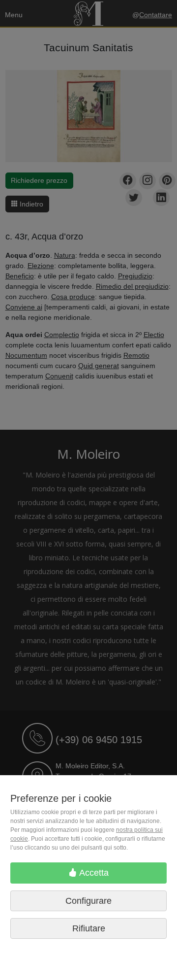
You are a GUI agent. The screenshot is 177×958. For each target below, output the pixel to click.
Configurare (88, 901)
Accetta (93, 873)
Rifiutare (88, 928)
